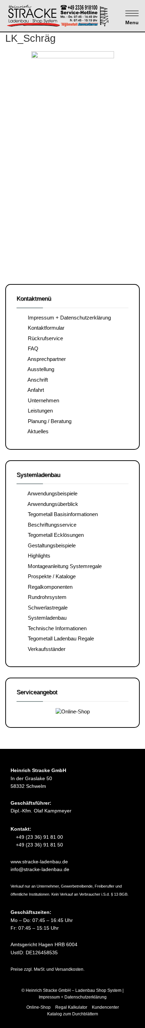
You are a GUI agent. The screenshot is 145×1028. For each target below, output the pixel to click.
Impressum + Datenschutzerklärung (68, 318)
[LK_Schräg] (72, 155)
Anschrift (36, 380)
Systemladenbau (46, 618)
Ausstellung (39, 369)
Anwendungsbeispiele (51, 493)
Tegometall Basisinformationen (61, 514)
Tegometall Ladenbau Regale (59, 638)
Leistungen (39, 411)
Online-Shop (38, 1007)
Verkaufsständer (45, 649)
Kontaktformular (44, 328)
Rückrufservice (44, 338)
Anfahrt (34, 390)
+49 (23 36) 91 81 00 (38, 837)
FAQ (31, 348)
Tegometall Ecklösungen (54, 535)
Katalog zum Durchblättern (72, 1013)
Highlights (37, 556)
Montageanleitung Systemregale (63, 566)
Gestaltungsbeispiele (50, 545)
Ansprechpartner (45, 359)
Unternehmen (42, 400)
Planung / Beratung (48, 421)
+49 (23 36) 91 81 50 (38, 845)
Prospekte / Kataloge (50, 576)
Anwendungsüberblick (51, 504)
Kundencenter (105, 1007)
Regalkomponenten (48, 587)
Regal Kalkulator (71, 1007)
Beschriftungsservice (50, 525)
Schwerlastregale (46, 608)
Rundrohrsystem (46, 597)
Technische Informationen (56, 628)
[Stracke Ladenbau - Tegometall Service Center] (70, 15)
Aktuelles (37, 431)
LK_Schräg (30, 38)
